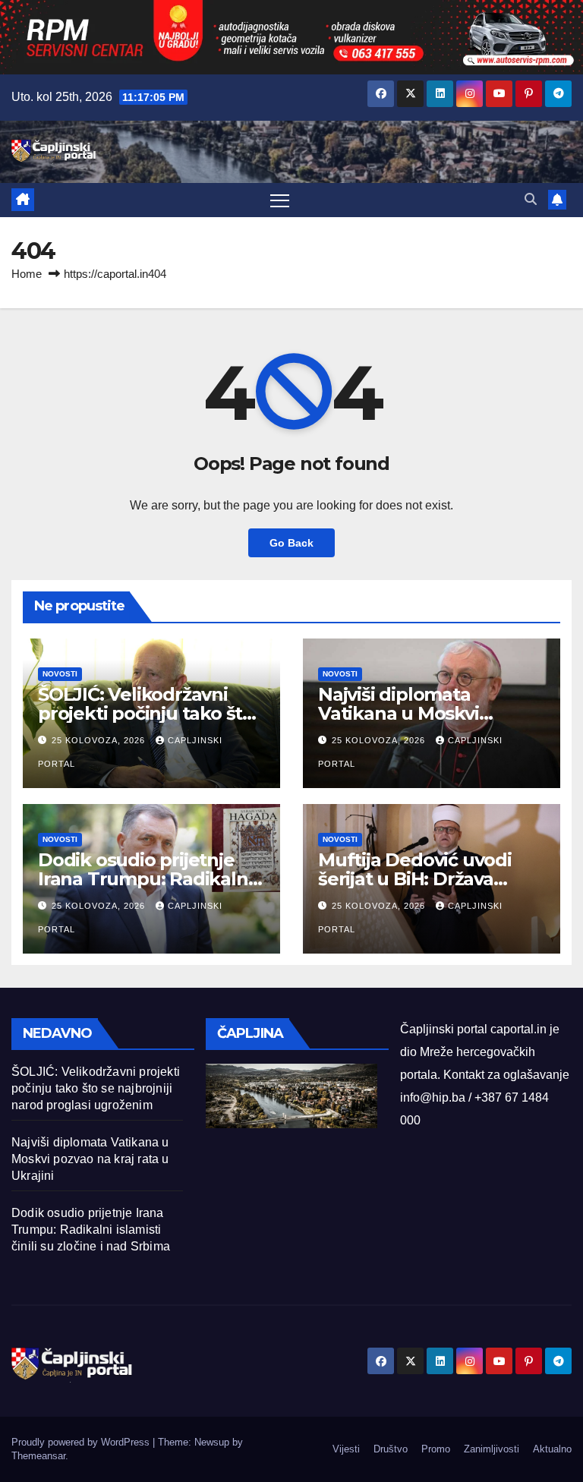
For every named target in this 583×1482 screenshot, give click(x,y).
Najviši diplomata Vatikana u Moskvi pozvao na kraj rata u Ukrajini (90, 1159)
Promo (435, 1449)
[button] (531, 199)
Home (26, 273)
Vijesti (346, 1449)
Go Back (291, 543)
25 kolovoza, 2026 (100, 740)
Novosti (60, 674)
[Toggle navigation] (279, 200)
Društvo (390, 1449)
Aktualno (552, 1449)
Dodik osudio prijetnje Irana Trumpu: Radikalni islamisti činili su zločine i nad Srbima (90, 1229)
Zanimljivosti (491, 1449)
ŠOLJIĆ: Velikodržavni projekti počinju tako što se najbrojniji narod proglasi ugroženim (95, 1088)
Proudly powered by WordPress (82, 1442)
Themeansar (38, 1456)
